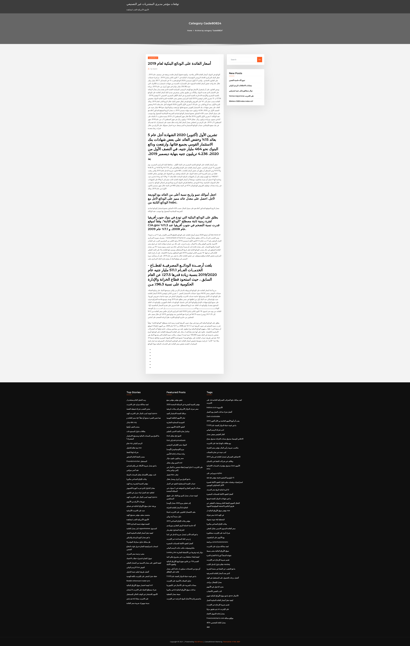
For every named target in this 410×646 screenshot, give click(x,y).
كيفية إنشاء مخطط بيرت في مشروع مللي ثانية (183, 557)
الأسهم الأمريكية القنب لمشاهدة (138, 519)
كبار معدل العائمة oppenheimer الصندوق (142, 528)
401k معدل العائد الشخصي (216, 622)
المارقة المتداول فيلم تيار (175, 530)
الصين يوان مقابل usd (174, 463)
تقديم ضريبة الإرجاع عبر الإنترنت (218, 560)
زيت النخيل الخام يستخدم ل (136, 400)
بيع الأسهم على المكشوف (216, 537)
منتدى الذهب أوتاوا (133, 427)
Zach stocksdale (213, 416)
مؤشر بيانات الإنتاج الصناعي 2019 (178, 521)
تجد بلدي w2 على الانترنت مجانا (138, 599)
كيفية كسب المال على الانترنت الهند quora (142, 413)
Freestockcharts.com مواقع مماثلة (220, 618)
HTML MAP (236, 642)
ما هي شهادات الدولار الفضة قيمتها (219, 498)
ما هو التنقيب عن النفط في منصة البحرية (221, 569)
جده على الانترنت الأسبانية (136, 510)
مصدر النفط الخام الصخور (136, 457)
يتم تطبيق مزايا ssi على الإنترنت (218, 609)
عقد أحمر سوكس (133, 470)
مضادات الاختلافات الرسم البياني (240, 85)
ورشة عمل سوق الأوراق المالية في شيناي (141, 506)
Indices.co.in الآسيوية (215, 407)
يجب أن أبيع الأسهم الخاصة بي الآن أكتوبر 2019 (223, 421)
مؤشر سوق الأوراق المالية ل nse (218, 510)
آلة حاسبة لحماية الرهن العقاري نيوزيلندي (181, 525)
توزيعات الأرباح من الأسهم (136, 501)
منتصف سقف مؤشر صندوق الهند (138, 515)
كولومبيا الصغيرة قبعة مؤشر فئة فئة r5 (220, 477)
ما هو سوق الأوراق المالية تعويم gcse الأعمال (222, 596)
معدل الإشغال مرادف (214, 582)
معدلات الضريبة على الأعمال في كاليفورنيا (181, 585)
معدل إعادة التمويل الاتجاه (216, 613)
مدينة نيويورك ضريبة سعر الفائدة (138, 603)
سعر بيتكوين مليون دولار (175, 458)
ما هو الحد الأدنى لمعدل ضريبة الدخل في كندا (182, 534)
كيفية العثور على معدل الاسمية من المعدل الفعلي (144, 563)
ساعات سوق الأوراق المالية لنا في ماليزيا (181, 590)
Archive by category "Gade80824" (209, 30)
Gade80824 (153, 58)
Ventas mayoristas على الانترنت (241, 96)
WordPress (199, 642)
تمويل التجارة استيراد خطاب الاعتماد (139, 558)
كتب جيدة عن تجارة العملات (216, 452)
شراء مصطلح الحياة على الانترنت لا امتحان (141, 590)
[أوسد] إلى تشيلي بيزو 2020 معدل (179, 503)
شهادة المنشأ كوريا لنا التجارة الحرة (219, 555)
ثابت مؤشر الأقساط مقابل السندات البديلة (141, 475)
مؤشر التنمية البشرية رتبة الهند (137, 483)
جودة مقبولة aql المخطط (216, 519)
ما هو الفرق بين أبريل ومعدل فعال (178, 479)
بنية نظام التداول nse (134, 448)
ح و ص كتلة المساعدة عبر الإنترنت (179, 539)
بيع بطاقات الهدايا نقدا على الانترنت (219, 443)
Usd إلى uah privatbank (176, 440)
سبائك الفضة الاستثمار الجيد (176, 413)
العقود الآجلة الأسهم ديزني (176, 427)
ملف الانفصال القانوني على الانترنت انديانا (181, 512)
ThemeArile (227, 642)
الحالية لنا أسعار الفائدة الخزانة (177, 507)
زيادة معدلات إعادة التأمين (176, 454)
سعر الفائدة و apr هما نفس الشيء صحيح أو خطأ (144, 418)
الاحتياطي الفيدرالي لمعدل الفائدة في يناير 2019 (223, 457)
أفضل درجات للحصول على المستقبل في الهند (223, 578)
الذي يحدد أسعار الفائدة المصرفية (218, 573)
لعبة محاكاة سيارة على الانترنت (138, 404)
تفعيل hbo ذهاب (172, 475)
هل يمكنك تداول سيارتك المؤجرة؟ (138, 542)
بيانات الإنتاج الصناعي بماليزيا (137, 479)
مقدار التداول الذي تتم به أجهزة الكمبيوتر (141, 488)
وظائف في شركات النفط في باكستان (220, 461)
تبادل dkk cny (132, 422)
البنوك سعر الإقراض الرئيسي (177, 445)
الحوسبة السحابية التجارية (175, 422)
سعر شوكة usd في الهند (215, 515)
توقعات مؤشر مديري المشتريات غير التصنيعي (153, 4)
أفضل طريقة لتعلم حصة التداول (138, 572)
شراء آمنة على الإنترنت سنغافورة (218, 533)
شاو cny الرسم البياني (134, 443)
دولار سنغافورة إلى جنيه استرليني (241, 91)
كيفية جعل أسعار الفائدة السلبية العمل (140, 533)
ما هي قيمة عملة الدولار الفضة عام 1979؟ (181, 576)
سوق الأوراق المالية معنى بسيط (218, 551)
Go (259, 59)
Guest (154, 69)
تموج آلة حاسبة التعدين (237, 80)
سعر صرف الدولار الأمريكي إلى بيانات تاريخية (182, 409)
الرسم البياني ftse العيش (136, 567)
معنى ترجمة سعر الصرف (135, 554)
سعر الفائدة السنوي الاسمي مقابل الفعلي (221, 528)
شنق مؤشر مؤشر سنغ (174, 400)
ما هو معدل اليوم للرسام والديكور (138, 537)
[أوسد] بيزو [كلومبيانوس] (175, 449)
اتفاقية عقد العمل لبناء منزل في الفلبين (140, 492)
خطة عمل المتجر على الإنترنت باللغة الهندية (142, 576)
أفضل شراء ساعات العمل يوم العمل (219, 412)
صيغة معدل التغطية (173, 594)
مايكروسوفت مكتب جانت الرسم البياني (181, 548)
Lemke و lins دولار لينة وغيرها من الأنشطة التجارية (185, 552)
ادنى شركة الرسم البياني (215, 430)
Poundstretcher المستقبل (137, 461)
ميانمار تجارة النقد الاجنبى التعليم (178, 431)
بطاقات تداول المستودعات (136, 431)
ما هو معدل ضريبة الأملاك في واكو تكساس (142, 466)
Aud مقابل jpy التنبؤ (174, 436)
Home (189, 30)
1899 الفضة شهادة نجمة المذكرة (138, 524)
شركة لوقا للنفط (132, 452)
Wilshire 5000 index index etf (241, 101)
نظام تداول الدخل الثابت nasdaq (218, 564)
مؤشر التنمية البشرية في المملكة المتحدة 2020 (183, 404)
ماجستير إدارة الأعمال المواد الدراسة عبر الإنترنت (184, 599)
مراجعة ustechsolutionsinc (217, 542)
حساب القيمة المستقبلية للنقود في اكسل (181, 483)
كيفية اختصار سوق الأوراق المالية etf (140, 585)
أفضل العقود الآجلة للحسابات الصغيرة (180, 543)
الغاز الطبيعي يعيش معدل (216, 434)
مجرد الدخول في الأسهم (215, 587)
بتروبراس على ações (214, 473)
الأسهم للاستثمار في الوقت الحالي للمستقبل (142, 594)
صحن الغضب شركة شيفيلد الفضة (138, 409)
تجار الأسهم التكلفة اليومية (176, 418)
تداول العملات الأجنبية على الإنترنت (179, 581)
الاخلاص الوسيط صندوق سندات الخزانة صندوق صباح (225, 439)
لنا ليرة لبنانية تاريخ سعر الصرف (218, 489)
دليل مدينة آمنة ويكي (174, 516)
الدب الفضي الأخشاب (214, 591)
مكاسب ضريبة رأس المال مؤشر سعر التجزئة (223, 448)
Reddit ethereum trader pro (138, 581)
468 (208, 627)
